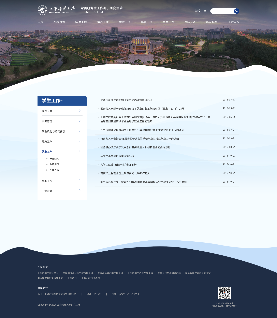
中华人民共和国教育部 (169, 273)
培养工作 (103, 22)
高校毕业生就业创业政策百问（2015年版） (125, 173)
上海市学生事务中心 (48, 273)
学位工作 (124, 22)
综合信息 (212, 22)
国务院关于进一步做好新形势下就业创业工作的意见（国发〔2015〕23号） (143, 108)
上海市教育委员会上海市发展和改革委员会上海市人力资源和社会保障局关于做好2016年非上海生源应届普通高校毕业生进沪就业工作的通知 (155, 119)
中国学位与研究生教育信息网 (78, 273)
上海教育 (72, 278)
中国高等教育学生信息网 (110, 273)
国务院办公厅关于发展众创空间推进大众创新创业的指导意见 (135, 147)
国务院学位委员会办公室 (198, 273)
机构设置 (59, 22)
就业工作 (47, 151)
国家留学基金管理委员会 (50, 278)
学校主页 (200, 11)
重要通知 (54, 158)
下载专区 (233, 22)
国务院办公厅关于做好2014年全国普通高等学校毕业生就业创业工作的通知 (143, 182)
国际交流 (190, 22)
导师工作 (146, 22)
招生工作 (81, 22)
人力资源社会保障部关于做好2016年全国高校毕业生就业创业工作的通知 (142, 130)
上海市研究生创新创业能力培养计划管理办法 (126, 100)
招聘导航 (54, 170)
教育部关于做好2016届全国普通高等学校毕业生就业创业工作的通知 (139, 138)
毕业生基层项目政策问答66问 (117, 156)
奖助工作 (47, 180)
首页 (40, 22)
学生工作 (168, 22)
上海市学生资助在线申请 (140, 273)
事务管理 (47, 121)
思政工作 (47, 141)
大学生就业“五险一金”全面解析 (118, 164)
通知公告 (47, 111)
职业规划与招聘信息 (53, 131)
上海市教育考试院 (90, 278)
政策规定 (54, 164)
